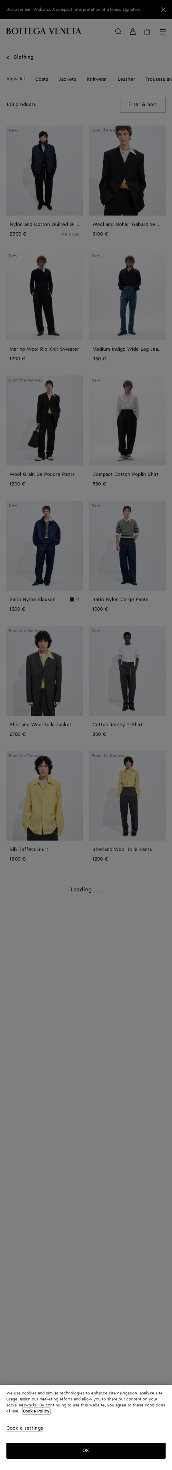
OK (85, 1450)
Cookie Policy (36, 1411)
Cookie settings (24, 1429)
